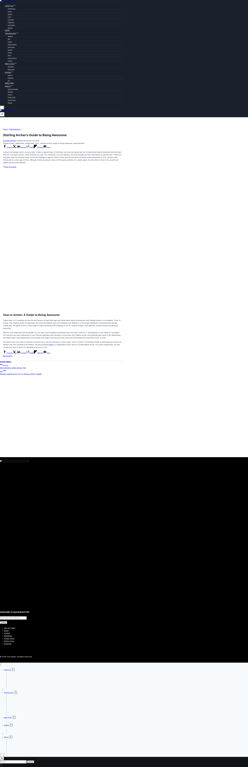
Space (9, 55)
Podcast (10, 103)
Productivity (11, 22)
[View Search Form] (2, 107)
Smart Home (11, 47)
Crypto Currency (12, 58)
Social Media (11, 25)
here (51, 345)
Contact (10, 94)
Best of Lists (11, 69)
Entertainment (11, 8)
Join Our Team (12, 100)
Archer (6, 356)
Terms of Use (9, 641)
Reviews (10, 61)
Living (9, 17)
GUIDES (6, 725)
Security (10, 50)
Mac (9, 39)
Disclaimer (8, 636)
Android (10, 42)
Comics (10, 11)
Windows (10, 36)
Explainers (10, 78)
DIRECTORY (9, 83)
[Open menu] (2, 114)
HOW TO (10, 75)
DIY (9, 80)
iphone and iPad (12, 44)
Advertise (10, 92)
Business (10, 28)
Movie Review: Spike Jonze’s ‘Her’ (13, 366)
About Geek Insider (13, 89)
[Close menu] (0, 664)
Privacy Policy (12, 97)
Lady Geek (11, 19)
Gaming (10, 14)
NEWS (7, 30)
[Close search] (2, 758)
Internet (10, 52)
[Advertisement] (58, 397)
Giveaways (11, 66)
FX (10, 356)
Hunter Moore (10, 141)
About (6, 631)
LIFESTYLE (7, 670)
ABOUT (6, 737)
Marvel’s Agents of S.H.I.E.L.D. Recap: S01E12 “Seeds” (21, 373)
